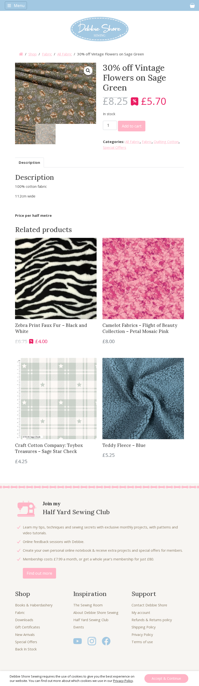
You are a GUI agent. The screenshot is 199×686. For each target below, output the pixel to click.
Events (78, 627)
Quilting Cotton (166, 141)
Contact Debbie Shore (149, 605)
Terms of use (142, 642)
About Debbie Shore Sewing (95, 612)
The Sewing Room (88, 605)
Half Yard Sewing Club (90, 620)
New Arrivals (25, 634)
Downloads (24, 620)
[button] (88, 70)
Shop (32, 54)
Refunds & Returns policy (152, 620)
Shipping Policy (144, 627)
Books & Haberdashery (33, 605)
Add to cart (131, 126)
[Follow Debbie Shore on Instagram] (92, 640)
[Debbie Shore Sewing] (99, 29)
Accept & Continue (166, 678)
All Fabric (64, 54)
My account (141, 612)
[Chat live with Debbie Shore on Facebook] (106, 640)
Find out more (39, 573)
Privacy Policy (142, 634)
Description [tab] (29, 162)
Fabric (47, 54)
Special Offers (114, 147)
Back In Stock (26, 649)
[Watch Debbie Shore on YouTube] (77, 640)
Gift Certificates (27, 627)
